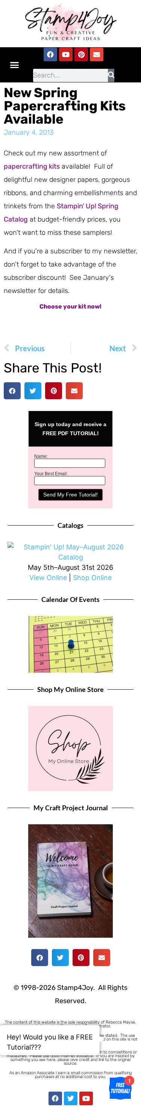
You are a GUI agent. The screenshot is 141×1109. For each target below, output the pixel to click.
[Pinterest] (81, 54)
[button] (15, 64)
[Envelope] (96, 54)
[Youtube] (66, 54)
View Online (48, 578)
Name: (41, 456)
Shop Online (92, 578)
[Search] (111, 75)
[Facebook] (50, 54)
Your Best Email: (51, 474)
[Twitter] (70, 1098)
